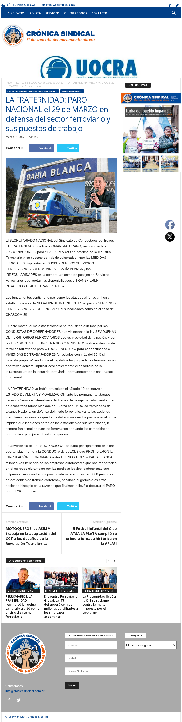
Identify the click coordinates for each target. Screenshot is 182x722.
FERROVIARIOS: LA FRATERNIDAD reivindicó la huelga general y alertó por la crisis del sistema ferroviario (23, 606)
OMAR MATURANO (72, 91)
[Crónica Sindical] (48, 35)
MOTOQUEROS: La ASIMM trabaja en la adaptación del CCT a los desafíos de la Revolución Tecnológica (31, 536)
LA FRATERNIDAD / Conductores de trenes (39, 82)
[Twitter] (177, 5)
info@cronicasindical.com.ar (24, 691)
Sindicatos (16, 13)
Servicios (52, 13)
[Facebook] (170, 5)
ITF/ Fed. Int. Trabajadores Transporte (61, 591)
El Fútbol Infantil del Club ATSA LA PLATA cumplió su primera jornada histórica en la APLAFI (91, 536)
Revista (35, 13)
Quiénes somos (75, 13)
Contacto (99, 13)
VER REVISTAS (138, 85)
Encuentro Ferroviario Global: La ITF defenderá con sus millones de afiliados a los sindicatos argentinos (61, 606)
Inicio (9, 82)
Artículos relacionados (25, 560)
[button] (173, 13)
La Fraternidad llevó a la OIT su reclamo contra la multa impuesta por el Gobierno (99, 604)
